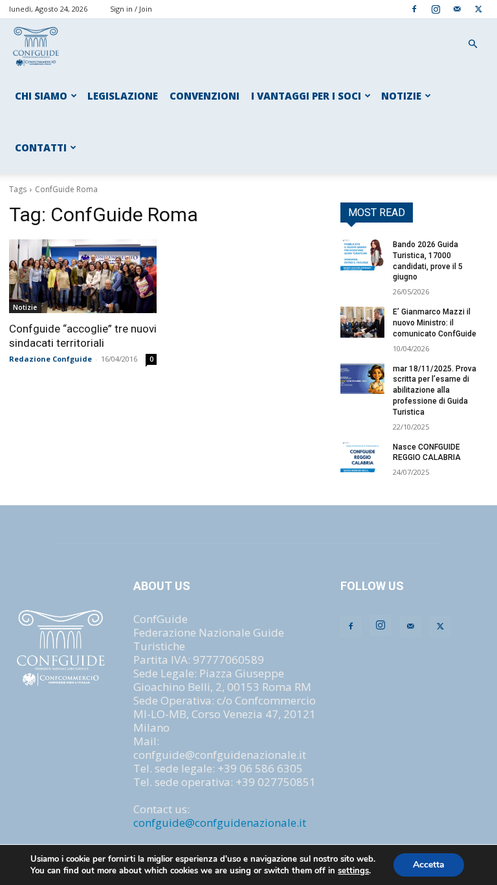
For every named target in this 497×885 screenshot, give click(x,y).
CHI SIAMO (41, 95)
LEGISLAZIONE (122, 95)
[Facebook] (414, 8)
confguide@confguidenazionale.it (219, 822)
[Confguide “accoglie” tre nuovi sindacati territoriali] (83, 276)
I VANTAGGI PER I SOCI (306, 95)
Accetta (429, 864)
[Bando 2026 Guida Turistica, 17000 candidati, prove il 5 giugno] (362, 254)
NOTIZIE (401, 95)
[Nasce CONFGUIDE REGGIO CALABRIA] (362, 457)
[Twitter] (478, 8)
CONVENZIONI (204, 95)
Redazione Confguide (50, 359)
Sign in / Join (131, 9)
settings (353, 871)
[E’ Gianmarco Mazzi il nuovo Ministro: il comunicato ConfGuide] (362, 322)
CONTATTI (41, 147)
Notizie (25, 307)
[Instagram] (435, 8)
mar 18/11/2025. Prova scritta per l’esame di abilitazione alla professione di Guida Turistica (434, 390)
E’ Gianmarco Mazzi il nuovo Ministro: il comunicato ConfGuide (434, 322)
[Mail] (457, 8)
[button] (472, 43)
